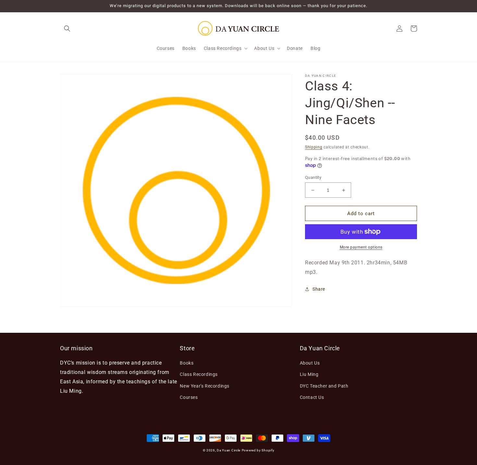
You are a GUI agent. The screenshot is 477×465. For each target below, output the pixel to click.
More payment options (361, 247)
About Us (310, 363)
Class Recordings (199, 374)
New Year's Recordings (204, 386)
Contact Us (312, 397)
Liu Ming (309, 374)
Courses (189, 397)
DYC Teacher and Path (324, 386)
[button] (67, 28)
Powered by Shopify (258, 450)
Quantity (313, 177)
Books (186, 363)
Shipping (314, 147)
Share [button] (318, 289)
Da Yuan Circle (228, 450)
